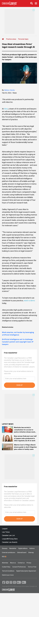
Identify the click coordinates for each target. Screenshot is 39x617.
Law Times (6, 532)
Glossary (4, 548)
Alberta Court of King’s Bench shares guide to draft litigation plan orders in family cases (25, 447)
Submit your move (8, 575)
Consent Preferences (19, 567)
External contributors (8, 552)
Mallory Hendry (9, 90)
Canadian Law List (8, 535)
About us (13, 563)
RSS (3, 556)
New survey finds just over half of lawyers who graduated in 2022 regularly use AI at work (25, 438)
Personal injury (23, 39)
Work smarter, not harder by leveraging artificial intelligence (18, 333)
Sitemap (31, 552)
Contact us (21, 563)
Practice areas (11, 39)
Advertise (5, 563)
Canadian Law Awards (9, 542)
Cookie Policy (6, 567)
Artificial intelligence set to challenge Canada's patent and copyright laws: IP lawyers (17, 342)
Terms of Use (32, 567)
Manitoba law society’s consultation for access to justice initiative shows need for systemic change (24, 429)
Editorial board (21, 552)
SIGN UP (19, 385)
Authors (32, 548)
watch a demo (29, 300)
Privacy (29, 563)
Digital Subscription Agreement (26, 571)
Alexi (6, 109)
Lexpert (4, 529)
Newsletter (12, 548)
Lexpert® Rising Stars (10, 539)
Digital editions (23, 548)
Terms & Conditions (8, 571)
